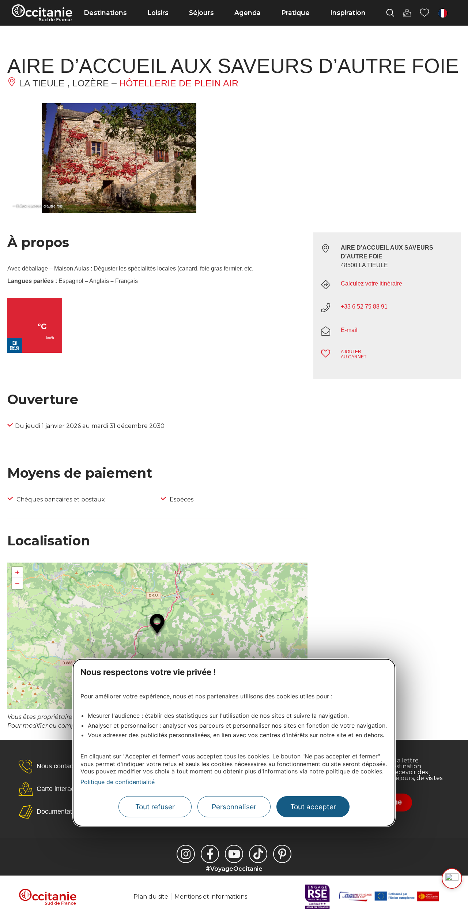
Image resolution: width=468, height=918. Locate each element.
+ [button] (17, 572)
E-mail (349, 330)
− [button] (17, 583)
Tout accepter (313, 806)
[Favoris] (424, 13)
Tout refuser (155, 806)
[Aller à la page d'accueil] (42, 13)
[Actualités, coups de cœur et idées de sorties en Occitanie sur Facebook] (210, 854)
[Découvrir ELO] (452, 878)
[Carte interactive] (407, 13)
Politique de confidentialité (117, 781)
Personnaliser (234, 806)
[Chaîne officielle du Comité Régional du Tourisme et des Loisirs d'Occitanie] (234, 854)
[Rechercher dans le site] (390, 13)
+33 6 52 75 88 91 (364, 306)
